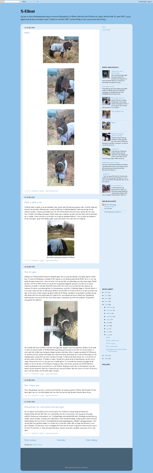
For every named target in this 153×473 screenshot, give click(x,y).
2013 (106, 295)
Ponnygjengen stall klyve (113, 212)
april (108, 332)
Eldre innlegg (91, 440)
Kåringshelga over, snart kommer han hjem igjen (44, 406)
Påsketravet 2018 (109, 206)
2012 (106, 298)
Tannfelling (115, 149)
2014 (106, 292)
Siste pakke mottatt (108, 86)
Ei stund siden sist (116, 186)
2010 (106, 305)
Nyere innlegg (30, 440)
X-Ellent (27, 11)
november (110, 310)
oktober (109, 313)
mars (108, 335)
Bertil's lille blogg (110, 205)
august (109, 319)
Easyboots (106, 174)
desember (110, 307)
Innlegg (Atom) (37, 445)
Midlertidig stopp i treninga (110, 162)
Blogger (85, 467)
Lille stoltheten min (117, 111)
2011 (106, 301)
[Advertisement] (116, 48)
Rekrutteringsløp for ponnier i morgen (117, 135)
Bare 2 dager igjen (32, 385)
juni (108, 326)
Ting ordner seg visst (117, 98)
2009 (106, 355)
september (110, 316)
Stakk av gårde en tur (33, 202)
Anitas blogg (106, 30)
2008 (106, 359)
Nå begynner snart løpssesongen (117, 72)
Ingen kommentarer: (52, 191)
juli (108, 322)
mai (108, 329)
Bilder (27, 32)
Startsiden (61, 440)
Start (103, 27)
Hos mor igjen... (31, 271)
